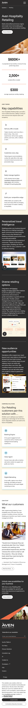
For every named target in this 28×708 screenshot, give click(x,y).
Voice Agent (7, 182)
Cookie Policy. (8, 696)
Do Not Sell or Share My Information (14, 704)
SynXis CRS (17, 184)
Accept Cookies (14, 699)
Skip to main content (5, 1)
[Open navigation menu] (24, 2)
